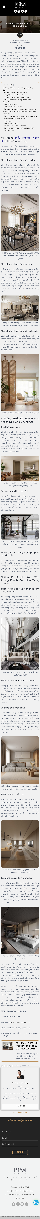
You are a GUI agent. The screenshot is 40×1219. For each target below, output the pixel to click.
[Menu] (4, 6)
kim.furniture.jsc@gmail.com (22, 1191)
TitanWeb (36, 1216)
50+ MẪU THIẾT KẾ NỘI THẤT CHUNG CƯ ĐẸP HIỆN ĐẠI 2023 (26, 1046)
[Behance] (21, 1106)
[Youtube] (24, 1106)
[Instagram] (19, 1106)
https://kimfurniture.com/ (20, 1022)
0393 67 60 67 (24, 1187)
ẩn (12, 85)
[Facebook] (16, 1106)
